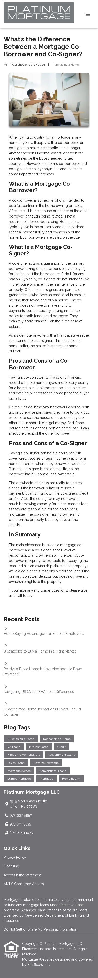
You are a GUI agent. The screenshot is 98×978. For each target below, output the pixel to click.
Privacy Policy (15, 857)
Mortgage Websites (38, 959)
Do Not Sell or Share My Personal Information (40, 929)
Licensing (11, 866)
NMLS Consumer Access (24, 884)
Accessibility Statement (22, 875)
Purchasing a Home (66, 64)
